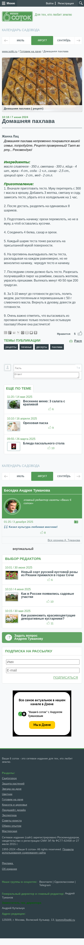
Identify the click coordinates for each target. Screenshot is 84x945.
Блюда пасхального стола (43, 443)
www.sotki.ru (9, 51)
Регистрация (66, 3)
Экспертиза (9, 815)
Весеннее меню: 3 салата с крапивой (44, 403)
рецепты (10, 346)
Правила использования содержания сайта (38, 851)
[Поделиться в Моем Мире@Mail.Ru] (22, 332)
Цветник (7, 794)
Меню (11, 3)
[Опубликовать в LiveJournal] (18, 332)
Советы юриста (12, 820)
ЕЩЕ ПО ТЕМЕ (18, 388)
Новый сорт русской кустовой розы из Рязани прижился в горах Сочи (49, 573)
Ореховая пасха (35, 423)
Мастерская (9, 831)
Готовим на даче (30, 51)
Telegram (45, 885)
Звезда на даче (11, 788)
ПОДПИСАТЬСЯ (65, 677)
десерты (41, 346)
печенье (26, 346)
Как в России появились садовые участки (47, 595)
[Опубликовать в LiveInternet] (14, 332)
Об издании (9, 868)
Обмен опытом (11, 825)
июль (20, 40)
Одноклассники (64, 881)
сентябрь (64, 40)
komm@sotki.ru (65, 919)
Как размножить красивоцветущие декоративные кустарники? (48, 617)
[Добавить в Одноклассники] (27, 332)
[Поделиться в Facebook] (5, 332)
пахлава (57, 346)
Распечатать (78, 341)
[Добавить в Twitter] (31, 332)
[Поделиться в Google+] (9, 332)
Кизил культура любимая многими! (33, 526)
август (42, 40)
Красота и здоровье (14, 804)
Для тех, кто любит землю (53, 14)
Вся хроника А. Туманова (64, 540)
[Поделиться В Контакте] (35, 332)
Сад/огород (9, 778)
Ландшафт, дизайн (14, 809)
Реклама (8, 863)
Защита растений (13, 783)
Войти (50, 3)
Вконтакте (45, 881)
